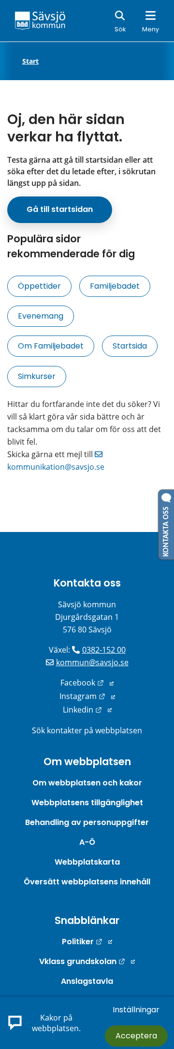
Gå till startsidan (60, 209)
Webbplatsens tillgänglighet (87, 802)
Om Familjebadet (51, 345)
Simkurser (37, 376)
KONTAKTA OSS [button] (166, 530)
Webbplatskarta (87, 861)
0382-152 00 (104, 649)
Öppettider (39, 286)
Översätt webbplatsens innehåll (87, 881)
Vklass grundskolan (87, 961)
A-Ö (87, 842)
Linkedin (87, 709)
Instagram (87, 696)
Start (30, 61)
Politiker (87, 941)
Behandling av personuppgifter (87, 822)
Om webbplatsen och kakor (87, 782)
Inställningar (136, 1009)
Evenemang (40, 316)
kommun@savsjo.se (92, 662)
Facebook (87, 682)
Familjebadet (115, 286)
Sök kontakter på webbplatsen (87, 730)
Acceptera (136, 1035)
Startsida (130, 345)
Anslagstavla (87, 981)
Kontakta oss (87, 583)
